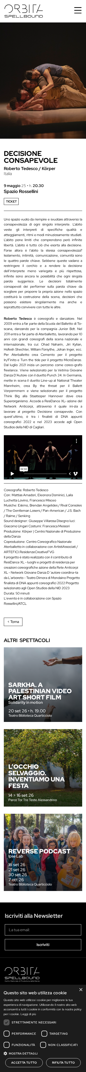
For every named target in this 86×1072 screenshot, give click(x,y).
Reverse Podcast (39, 851)
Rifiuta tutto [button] (63, 1063)
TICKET (11, 201)
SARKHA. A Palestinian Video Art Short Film (40, 691)
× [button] (80, 990)
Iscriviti (43, 944)
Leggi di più (28, 1014)
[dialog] (43, 1028)
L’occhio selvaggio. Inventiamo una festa (36, 776)
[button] (43, 1053)
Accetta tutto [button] (24, 1063)
